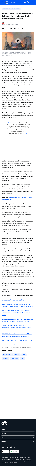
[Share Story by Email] (18, 28)
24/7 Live (12, 2)
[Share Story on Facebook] (3, 28)
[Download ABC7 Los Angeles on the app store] (6, 451)
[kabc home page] (4, 423)
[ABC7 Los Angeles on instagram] (11, 447)
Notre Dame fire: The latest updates (13, 300)
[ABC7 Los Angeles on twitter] (7, 447)
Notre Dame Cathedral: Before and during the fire (17, 340)
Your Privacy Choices (13, 457)
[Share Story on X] (7, 28)
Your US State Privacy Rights (8, 459)
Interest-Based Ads (27, 459)
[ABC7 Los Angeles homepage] (6, 2)
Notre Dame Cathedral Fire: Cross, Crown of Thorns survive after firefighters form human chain (16, 312)
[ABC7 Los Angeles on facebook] (3, 447)
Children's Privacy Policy (25, 457)
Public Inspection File (6, 460)
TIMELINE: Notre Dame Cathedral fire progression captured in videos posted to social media (16, 327)
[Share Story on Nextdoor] (14, 28)
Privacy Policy (5, 457)
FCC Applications (16, 460)
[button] (2, 2)
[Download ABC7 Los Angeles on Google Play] (14, 451)
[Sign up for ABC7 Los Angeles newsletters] (15, 447)
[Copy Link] (22, 28)
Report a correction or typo (8, 344)
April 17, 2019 (26, 133)
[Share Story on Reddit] (10, 28)
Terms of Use (18, 459)
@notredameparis (12, 122)
